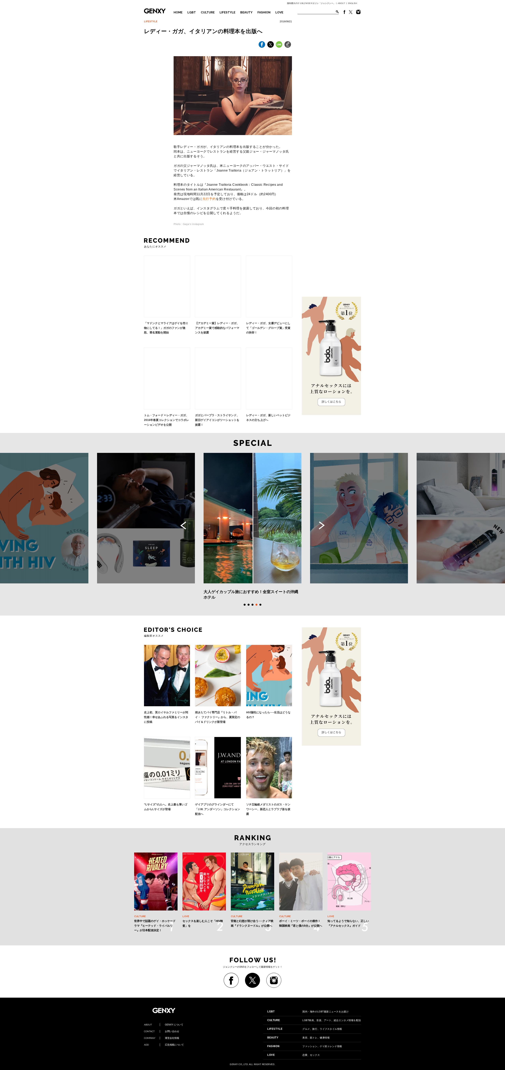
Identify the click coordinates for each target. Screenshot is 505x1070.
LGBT (191, 12)
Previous (183, 525)
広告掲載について (164, 1044)
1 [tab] (245, 605)
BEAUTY (246, 12)
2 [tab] (249, 605)
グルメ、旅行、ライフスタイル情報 (304, 1029)
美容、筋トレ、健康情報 (298, 1037)
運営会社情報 (161, 1038)
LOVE (279, 12)
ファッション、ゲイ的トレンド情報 (304, 1046)
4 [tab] (256, 605)
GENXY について (163, 1024)
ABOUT (341, 3)
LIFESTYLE (227, 12)
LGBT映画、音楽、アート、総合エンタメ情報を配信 (314, 1020)
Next (322, 525)
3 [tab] (252, 605)
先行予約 (209, 199)
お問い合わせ (161, 1031)
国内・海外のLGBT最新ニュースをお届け (308, 1011)
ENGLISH (352, 3)
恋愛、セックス (293, 1055)
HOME (178, 12)
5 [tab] (260, 605)
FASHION (263, 12)
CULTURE (208, 12)
